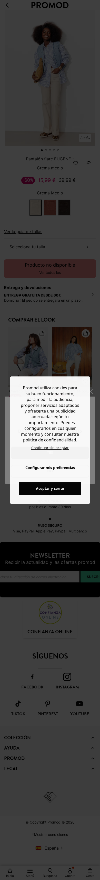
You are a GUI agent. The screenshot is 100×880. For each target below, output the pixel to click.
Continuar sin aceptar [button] (50, 447)
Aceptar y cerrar (50, 488)
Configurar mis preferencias (50, 467)
